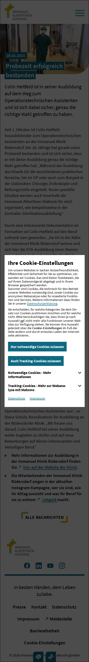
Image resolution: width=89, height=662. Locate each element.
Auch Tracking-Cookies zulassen (36, 361)
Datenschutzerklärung (42, 303)
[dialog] (44, 331)
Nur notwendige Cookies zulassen (37, 346)
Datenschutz (16, 398)
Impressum (37, 398)
